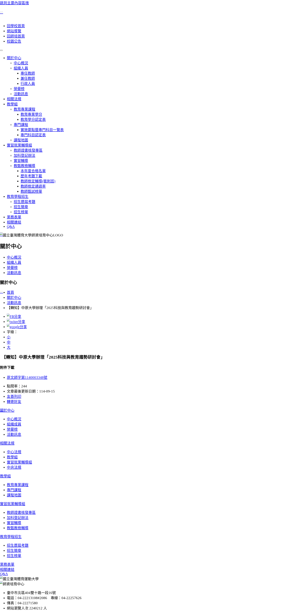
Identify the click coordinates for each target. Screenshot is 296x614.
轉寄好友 (14, 402)
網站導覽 (14, 31)
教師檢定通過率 (33, 186)
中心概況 (21, 63)
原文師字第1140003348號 (27, 377)
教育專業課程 (24, 109)
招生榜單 (21, 212)
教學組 (12, 104)
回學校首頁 (16, 26)
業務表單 (14, 217)
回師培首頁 (16, 36)
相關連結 (14, 222)
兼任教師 (28, 78)
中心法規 (14, 452)
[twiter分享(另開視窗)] (16, 322)
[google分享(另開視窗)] (17, 327)
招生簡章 (21, 207)
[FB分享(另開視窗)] (14, 316)
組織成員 (14, 424)
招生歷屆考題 (24, 202)
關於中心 (14, 58)
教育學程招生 (17, 196)
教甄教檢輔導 (24, 166)
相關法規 (14, 99)
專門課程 (21, 125)
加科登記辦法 (24, 155)
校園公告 (14, 41)
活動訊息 (21, 94)
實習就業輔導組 (19, 145)
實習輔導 (21, 161)
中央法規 (14, 467)
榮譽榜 (19, 89)
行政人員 (28, 83)
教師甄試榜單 (31, 191)
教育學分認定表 (33, 119)
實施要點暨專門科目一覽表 (42, 130)
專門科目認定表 (33, 135)
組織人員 (21, 68)
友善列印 (14, 396)
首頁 (10, 292)
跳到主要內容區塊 (14, 3)
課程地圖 (21, 140)
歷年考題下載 (31, 176)
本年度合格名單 (33, 171)
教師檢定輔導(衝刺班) (38, 181)
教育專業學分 (31, 114)
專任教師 (28, 73)
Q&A (11, 226)
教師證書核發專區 (28, 150)
